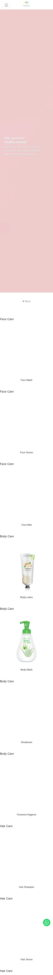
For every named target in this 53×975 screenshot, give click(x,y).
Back (27, 301)
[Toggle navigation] (6, 5)
